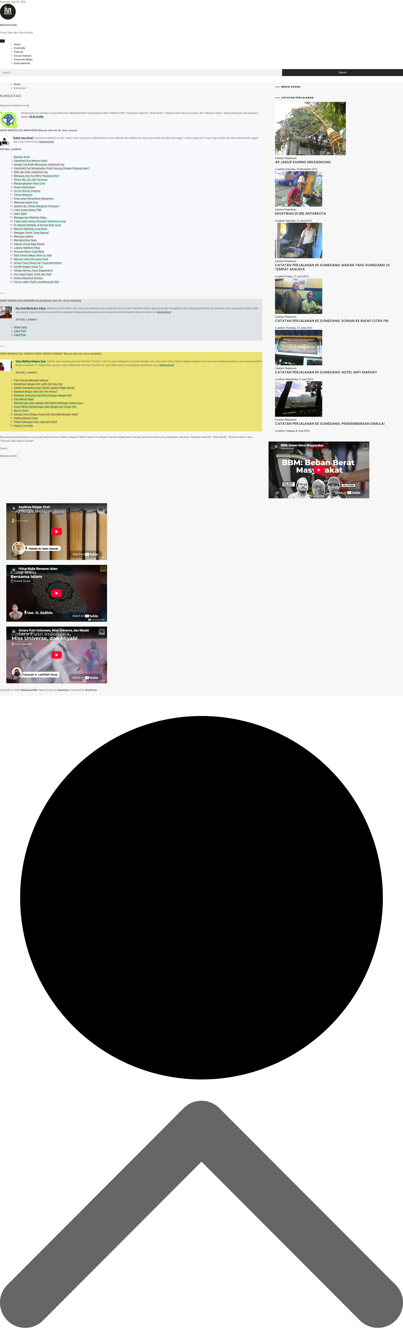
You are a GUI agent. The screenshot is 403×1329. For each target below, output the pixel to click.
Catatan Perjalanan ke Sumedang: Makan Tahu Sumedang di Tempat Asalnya (332, 267)
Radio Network (22, 63)
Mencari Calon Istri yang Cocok (31, 259)
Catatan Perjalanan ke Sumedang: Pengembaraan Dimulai (330, 423)
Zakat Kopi (20, 334)
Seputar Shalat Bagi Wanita (29, 243)
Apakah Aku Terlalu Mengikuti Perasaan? (37, 206)
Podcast (18, 51)
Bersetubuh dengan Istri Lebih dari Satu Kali (38, 384)
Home (17, 44)
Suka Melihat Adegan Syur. (31, 361)
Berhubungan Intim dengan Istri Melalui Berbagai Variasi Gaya (48, 402)
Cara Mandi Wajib (24, 399)
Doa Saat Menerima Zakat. (31, 308)
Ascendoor (63, 690)
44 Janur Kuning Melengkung (303, 162)
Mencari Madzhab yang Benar (30, 228)
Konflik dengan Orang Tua (28, 266)
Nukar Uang (20, 327)
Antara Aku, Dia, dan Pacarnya (31, 179)
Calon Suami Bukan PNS (27, 209)
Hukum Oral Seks (23, 425)
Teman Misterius (23, 194)
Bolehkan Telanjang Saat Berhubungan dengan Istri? (43, 395)
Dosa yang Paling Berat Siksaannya (34, 198)
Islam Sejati (20, 213)
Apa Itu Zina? (21, 410)
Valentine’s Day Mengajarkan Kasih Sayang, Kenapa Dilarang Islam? (52, 168)
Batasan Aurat (22, 156)
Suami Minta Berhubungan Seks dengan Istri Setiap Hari (45, 406)
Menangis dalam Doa (26, 202)
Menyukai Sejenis (23, 236)
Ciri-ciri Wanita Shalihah (27, 190)
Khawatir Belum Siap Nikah (29, 251)
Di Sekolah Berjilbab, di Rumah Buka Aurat (37, 225)
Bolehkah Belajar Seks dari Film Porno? (35, 391)
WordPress (91, 690)
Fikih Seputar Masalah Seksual (31, 380)
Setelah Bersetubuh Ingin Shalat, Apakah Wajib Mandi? (44, 387)
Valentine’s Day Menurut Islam (30, 160)
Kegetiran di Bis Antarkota (300, 213)
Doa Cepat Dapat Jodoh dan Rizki (32, 274)
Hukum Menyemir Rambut (28, 278)
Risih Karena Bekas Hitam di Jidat (33, 255)
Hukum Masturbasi (24, 187)
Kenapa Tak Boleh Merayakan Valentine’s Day (39, 164)
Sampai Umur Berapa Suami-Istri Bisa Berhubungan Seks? (46, 414)
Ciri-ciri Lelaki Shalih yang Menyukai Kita (36, 281)
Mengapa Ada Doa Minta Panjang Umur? (37, 175)
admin (281, 169)
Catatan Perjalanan (285, 158)
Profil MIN (19, 48)
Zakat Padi (20, 331)
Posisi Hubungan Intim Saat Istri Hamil (35, 421)
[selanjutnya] (46, 141)
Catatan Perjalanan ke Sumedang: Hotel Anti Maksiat (326, 372)
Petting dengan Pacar (26, 418)
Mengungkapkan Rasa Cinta (29, 183)
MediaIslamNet (8, 25)
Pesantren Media (23, 59)
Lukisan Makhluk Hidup (27, 247)
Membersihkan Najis (25, 240)
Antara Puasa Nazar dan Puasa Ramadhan (38, 262)
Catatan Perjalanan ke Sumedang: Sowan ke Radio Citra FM (331, 320)
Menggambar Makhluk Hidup (30, 217)
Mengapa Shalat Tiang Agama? (31, 232)
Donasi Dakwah (22, 55)
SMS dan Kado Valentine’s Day (31, 172)
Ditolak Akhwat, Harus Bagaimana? (33, 270)
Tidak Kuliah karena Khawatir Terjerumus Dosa (40, 221)
